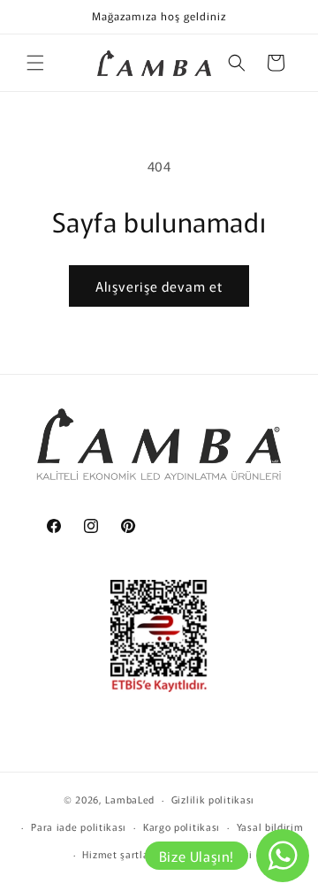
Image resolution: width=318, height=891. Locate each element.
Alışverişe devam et (159, 286)
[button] (35, 62)
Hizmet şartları (119, 854)
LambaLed (130, 799)
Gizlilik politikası (212, 799)
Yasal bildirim (270, 826)
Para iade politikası (78, 826)
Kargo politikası (181, 826)
